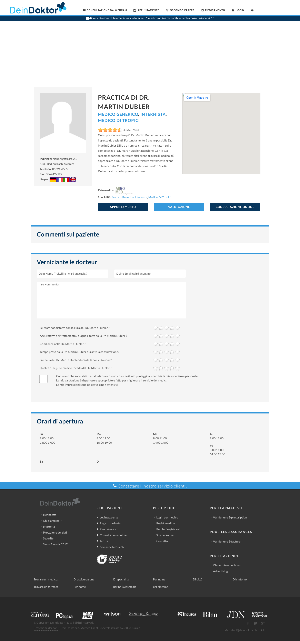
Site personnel (165, 535)
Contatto (162, 541)
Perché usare (108, 529)
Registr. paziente (110, 523)
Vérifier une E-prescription (230, 517)
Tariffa (104, 541)
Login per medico (167, 517)
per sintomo (160, 586)
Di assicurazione (83, 579)
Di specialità (121, 579)
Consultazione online (113, 535)
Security (48, 538)
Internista (153, 114)
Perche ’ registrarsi (168, 529)
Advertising (220, 571)
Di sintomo (240, 579)
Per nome (159, 579)
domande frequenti (112, 547)
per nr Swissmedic (124, 586)
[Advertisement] (150, 56)
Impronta (49, 526)
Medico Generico (118, 114)
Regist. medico (165, 523)
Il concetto (50, 514)
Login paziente (109, 517)
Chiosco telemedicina (226, 565)
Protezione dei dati (55, 532)
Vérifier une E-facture (226, 541)
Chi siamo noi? (52, 520)
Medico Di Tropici (119, 120)
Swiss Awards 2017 (55, 544)
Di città (197, 579)
